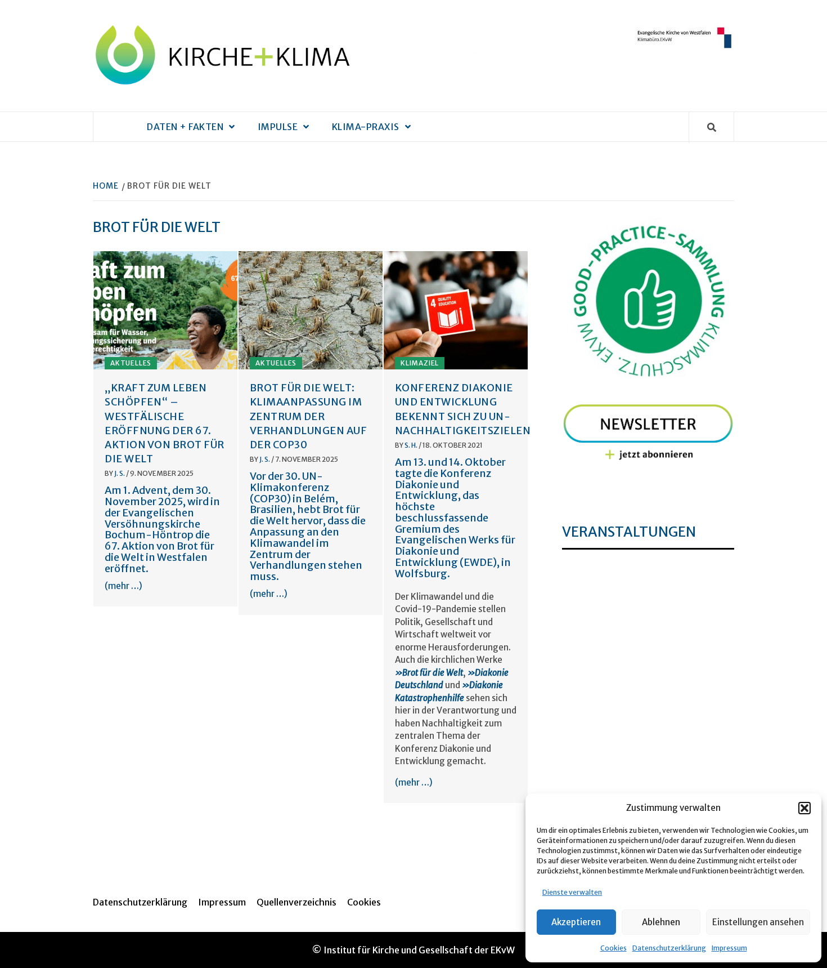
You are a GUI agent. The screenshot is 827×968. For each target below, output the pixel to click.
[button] (804, 808)
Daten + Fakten (185, 126)
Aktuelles (130, 363)
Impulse (278, 126)
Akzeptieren (576, 922)
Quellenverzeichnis (296, 902)
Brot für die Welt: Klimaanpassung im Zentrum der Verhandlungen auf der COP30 (308, 416)
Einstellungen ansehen (758, 922)
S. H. (411, 445)
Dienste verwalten (572, 892)
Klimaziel (420, 363)
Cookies (613, 948)
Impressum (729, 948)
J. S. (120, 473)
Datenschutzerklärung (669, 948)
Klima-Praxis (365, 126)
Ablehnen (661, 922)
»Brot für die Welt (429, 672)
